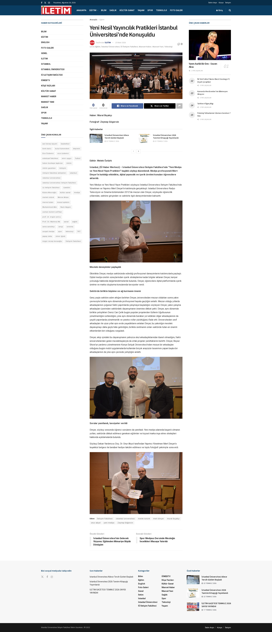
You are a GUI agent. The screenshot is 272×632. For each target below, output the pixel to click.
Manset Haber (145, 47)
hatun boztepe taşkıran (52, 163)
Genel (44, 53)
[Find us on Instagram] (49, 3)
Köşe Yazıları (48, 86)
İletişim (228, 3)
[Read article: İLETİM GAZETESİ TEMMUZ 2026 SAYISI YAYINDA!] (193, 606)
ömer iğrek (60, 236)
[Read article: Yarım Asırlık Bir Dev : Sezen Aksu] (210, 45)
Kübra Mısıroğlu (49, 192)
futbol (77, 158)
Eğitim (92, 10)
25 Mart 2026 (120, 43)
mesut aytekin (63, 202)
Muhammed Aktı (49, 207)
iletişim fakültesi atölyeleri (54, 173)
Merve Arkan (63, 197)
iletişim (62, 168)
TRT (79, 231)
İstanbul (46, 64)
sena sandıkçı (48, 227)
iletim (69, 163)
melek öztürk (144, 519)
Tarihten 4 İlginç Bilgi (205, 103)
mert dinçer (158, 519)
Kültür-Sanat (127, 10)
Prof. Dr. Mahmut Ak (51, 222)
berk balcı (46, 149)
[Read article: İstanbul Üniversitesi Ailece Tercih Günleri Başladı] (96, 138)
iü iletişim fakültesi (51, 188)
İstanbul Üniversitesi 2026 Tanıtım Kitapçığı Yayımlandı (166, 136)
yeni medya (109, 523)
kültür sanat (65, 192)
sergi (61, 227)
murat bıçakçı (173, 519)
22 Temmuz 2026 (112, 141)
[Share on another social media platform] (179, 106)
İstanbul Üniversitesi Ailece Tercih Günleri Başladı (117, 136)
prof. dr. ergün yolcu (51, 217)
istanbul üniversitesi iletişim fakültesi (59, 183)
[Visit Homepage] (56, 10)
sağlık (74, 222)
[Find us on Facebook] (41, 3)
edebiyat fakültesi (50, 158)
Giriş (220, 10)
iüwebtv (66, 188)
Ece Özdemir (48, 153)
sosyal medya (48, 231)
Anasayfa (81, 10)
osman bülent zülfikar (52, 212)
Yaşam (141, 10)
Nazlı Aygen (65, 207)
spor (60, 231)
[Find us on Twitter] (45, 3)
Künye (221, 3)
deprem (76, 149)
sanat (66, 222)
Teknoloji (161, 10)
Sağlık (113, 10)
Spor (150, 10)
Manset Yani (157, 47)
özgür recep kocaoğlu (52, 241)
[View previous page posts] (133, 151)
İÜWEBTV (45, 80)
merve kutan (47, 202)
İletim (44, 59)
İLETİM (108, 43)
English (45, 42)
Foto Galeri (176, 10)
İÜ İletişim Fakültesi (129, 47)
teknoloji (70, 231)
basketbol (65, 144)
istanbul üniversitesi (125, 519)
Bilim (103, 10)
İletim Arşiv (212, 3)
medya (77, 192)
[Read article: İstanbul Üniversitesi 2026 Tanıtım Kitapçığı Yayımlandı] (144, 138)
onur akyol (96, 523)
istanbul (73, 173)
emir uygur (67, 158)
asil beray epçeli (49, 144)
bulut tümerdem (62, 149)
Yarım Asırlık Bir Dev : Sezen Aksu (203, 65)
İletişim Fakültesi (105, 519)
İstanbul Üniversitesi (110, 47)
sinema (70, 227)
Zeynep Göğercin (125, 523)
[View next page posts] (138, 151)
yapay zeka (47, 236)
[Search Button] (230, 10)
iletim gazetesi (49, 168)
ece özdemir (63, 153)
